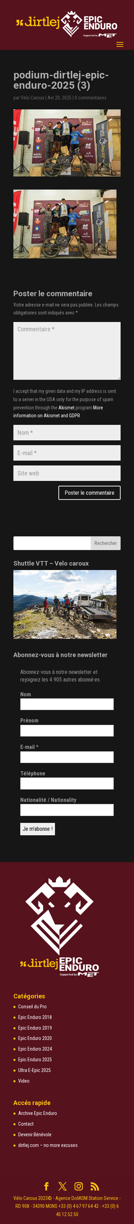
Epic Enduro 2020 (35, 1038)
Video (24, 1081)
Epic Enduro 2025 (35, 1059)
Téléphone (32, 773)
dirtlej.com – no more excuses (48, 1145)
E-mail (29, 747)
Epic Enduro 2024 (35, 1049)
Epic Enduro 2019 (35, 1028)
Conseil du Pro (32, 1006)
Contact (26, 1124)
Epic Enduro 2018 (35, 1017)
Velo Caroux (32, 97)
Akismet (66, 407)
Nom (25, 694)
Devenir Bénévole (35, 1134)
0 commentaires (91, 97)
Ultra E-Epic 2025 (34, 1070)
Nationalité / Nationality (48, 800)
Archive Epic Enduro (37, 1113)
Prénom (29, 720)
